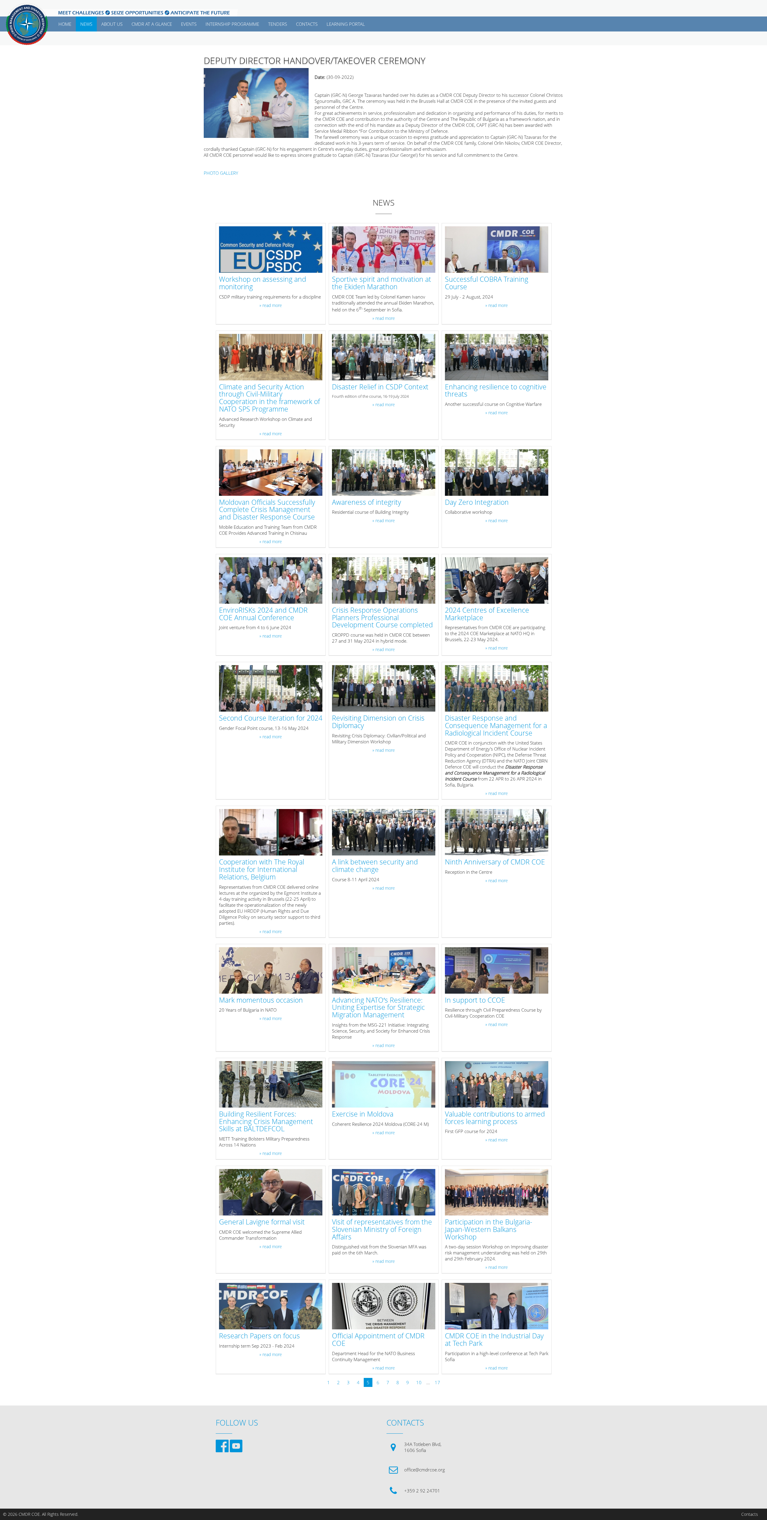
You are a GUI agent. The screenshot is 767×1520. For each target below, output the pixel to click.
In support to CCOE (475, 1000)
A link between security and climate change (375, 865)
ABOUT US (112, 24)
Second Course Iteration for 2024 (270, 718)
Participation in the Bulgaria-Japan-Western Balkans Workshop (488, 1229)
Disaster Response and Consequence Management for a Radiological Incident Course (496, 726)
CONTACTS (307, 24)
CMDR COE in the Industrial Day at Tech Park (494, 1339)
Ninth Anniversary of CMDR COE (495, 862)
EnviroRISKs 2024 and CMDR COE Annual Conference (263, 614)
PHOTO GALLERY (221, 173)
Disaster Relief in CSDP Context (380, 387)
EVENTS (189, 24)
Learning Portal (346, 24)
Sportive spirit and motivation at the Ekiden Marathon (381, 283)
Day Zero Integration (477, 502)
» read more (270, 305)
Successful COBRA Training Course (486, 283)
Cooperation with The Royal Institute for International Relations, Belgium (261, 869)
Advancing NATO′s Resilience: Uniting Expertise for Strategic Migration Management (378, 1008)
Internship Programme (232, 24)
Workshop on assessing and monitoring (262, 283)
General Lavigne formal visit (262, 1222)
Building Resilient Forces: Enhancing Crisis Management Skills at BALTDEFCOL (266, 1122)
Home (64, 24)
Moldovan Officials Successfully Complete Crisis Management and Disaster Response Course (267, 510)
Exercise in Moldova (362, 1114)
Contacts (749, 1514)
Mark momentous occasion (261, 1000)
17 (437, 1382)
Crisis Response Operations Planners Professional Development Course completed (382, 618)
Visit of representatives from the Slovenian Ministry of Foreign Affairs (382, 1229)
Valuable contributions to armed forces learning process (495, 1118)
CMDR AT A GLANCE (152, 24)
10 (419, 1382)
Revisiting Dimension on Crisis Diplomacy (378, 722)
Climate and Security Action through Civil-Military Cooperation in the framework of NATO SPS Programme (269, 398)
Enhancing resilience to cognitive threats (495, 390)
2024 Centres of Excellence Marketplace (487, 614)
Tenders (277, 24)
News (86, 24)
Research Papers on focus (259, 1336)
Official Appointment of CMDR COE (378, 1339)
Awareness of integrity (366, 502)
